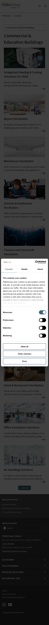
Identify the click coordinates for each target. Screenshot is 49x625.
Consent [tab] (9, 269)
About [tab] (40, 269)
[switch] (42, 320)
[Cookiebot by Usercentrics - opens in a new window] (35, 262)
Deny (24, 361)
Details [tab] (24, 269)
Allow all (24, 346)
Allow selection (24, 354)
